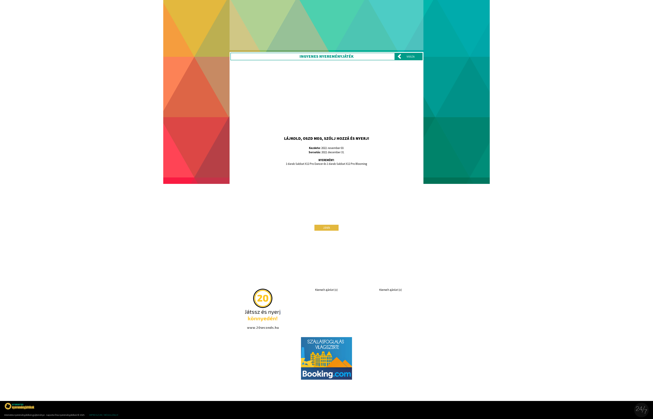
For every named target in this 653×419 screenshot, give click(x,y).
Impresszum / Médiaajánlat (103, 414)
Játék (326, 228)
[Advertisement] (326, 98)
